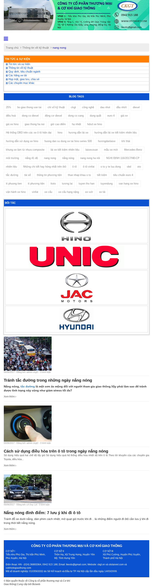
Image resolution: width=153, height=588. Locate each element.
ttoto (53, 183)
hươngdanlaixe (106, 141)
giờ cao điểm (58, 124)
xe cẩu (48, 191)
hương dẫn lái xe (78, 132)
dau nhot (105, 107)
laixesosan (91, 149)
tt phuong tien (14, 183)
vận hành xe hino (16, 191)
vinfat (35, 191)
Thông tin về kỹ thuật (35, 47)
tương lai (67, 183)
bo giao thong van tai (29, 107)
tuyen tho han (86, 183)
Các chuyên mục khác (21, 83)
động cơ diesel (53, 115)
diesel (136, 107)
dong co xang (76, 115)
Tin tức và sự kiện (19, 64)
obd (129, 166)
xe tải (102, 191)
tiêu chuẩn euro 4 (123, 174)
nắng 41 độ (31, 158)
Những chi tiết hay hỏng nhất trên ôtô (44, 166)
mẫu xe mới (111, 149)
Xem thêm (9, 396)
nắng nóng (68, 158)
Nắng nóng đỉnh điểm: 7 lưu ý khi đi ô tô (42, 513)
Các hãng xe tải (17, 75)
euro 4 (111, 115)
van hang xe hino (128, 183)
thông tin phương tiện (49, 174)
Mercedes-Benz (133, 149)
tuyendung (107, 183)
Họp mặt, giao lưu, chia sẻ (23, 79)
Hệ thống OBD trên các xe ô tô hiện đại (28, 132)
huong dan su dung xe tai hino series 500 (68, 141)
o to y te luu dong (111, 166)
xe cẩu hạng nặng (68, 191)
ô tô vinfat (88, 166)
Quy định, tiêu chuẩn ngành (24, 71)
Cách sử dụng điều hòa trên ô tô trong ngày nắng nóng (56, 451)
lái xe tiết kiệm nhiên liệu (65, 149)
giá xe (124, 115)
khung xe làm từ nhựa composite (25, 149)
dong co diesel (30, 115)
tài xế (27, 174)
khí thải (126, 141)
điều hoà (11, 115)
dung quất (95, 115)
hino (60, 132)
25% (8, 107)
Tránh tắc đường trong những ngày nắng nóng (48, 380)
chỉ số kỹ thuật (56, 107)
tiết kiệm (102, 174)
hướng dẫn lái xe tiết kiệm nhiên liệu (115, 132)
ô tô (74, 166)
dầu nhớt (121, 107)
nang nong (50, 158)
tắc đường (12, 174)
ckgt (73, 107)
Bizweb (36, 584)
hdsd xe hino (94, 124)
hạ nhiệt (76, 124)
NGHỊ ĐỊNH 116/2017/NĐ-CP (122, 158)
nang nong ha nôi (90, 158)
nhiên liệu (11, 166)
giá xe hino (12, 124)
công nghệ (88, 107)
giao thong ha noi (34, 124)
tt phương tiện (36, 183)
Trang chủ (12, 47)
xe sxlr (89, 191)
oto (139, 166)
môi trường (12, 158)
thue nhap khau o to (79, 174)
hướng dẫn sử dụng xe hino (22, 141)
